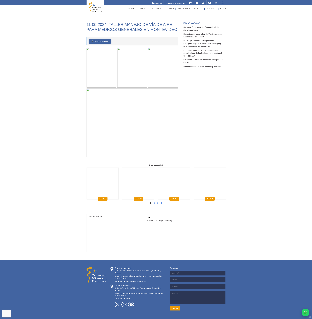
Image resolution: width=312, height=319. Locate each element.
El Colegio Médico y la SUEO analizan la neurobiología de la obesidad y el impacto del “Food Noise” (202, 53)
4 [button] (161, 203)
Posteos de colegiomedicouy (159, 220)
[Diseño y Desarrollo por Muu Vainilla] (310, 317)
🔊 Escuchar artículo (99, 41)
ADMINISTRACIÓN (183, 9)
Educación (169, 9)
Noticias (198, 9)
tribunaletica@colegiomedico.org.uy (135, 293)
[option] (102, 184)
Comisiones (210, 9)
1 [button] (150, 203)
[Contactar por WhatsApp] (305, 312)
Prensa (223, 9)
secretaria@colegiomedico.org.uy (134, 276)
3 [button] (158, 203)
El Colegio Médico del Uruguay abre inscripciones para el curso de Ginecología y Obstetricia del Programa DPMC (202, 43)
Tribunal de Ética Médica (150, 9)
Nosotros (130, 9)
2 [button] (154, 203)
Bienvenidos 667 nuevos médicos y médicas (202, 67)
